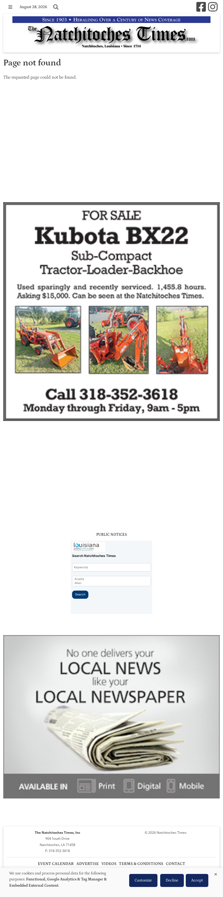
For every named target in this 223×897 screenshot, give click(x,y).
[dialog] (111, 882)
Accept (197, 880)
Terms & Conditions (141, 863)
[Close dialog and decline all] (216, 873)
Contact (175, 863)
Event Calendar (56, 863)
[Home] (111, 33)
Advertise (87, 863)
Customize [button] (143, 880)
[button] (10, 7)
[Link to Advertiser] (111, 312)
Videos (108, 863)
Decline (172, 880)
